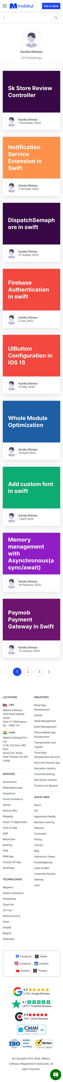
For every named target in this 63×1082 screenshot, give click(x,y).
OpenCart (8, 904)
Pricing (38, 839)
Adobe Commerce (13, 893)
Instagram (25, 963)
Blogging (8, 816)
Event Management (45, 726)
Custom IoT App (12, 862)
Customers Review (44, 873)
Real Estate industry (45, 779)
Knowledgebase (43, 862)
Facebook (25, 956)
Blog (36, 850)
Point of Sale (10, 827)
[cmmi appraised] (31, 1030)
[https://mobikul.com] (22, 6)
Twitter (43, 956)
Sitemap (39, 879)
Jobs (37, 885)
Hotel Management (45, 720)
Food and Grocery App (47, 762)
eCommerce (10, 781)
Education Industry (45, 768)
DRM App (8, 856)
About (37, 804)
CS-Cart (7, 910)
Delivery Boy (10, 810)
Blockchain (9, 839)
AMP (5, 833)
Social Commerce (13, 799)
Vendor (7, 804)
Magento (8, 887)
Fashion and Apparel (46, 785)
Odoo (6, 921)
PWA (5, 850)
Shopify (7, 927)
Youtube (25, 970)
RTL (36, 810)
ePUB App (9, 867)
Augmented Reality (45, 816)
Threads (42, 970)
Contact (38, 845)
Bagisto (7, 933)
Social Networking (44, 774)
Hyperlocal (9, 793)
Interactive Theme (44, 856)
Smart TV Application (15, 821)
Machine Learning (44, 822)
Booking (7, 844)
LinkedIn (44, 963)
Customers (40, 833)
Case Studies (41, 868)
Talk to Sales (51, 6)
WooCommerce (11, 915)
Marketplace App (13, 787)
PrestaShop (9, 898)
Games (38, 715)
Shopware (8, 938)
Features (39, 827)
